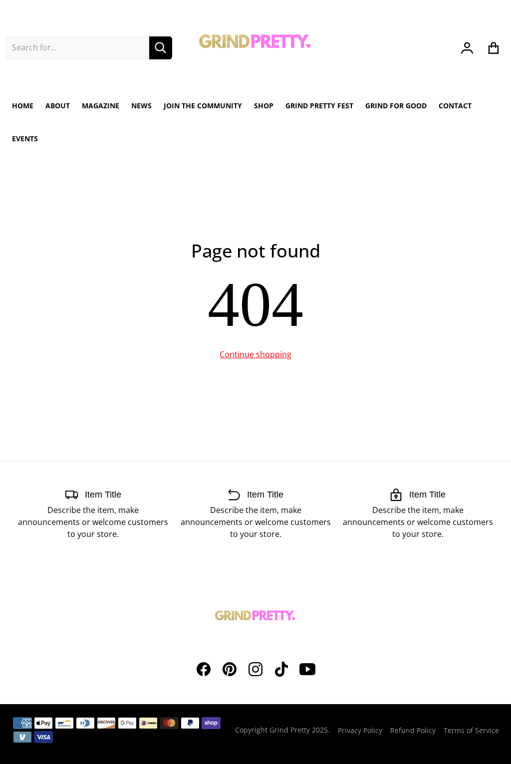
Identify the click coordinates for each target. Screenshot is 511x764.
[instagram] (255, 669)
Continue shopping (255, 354)
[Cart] (494, 47)
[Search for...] (160, 47)
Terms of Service (471, 730)
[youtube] (307, 669)
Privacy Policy (360, 730)
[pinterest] (230, 669)
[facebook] (204, 669)
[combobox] (77, 47)
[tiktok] (281, 669)
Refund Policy (413, 730)
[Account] (467, 47)
